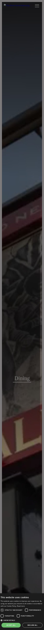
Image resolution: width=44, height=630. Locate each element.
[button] (22, 620)
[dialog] (22, 611)
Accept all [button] (11, 625)
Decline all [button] (32, 625)
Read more (21, 606)
